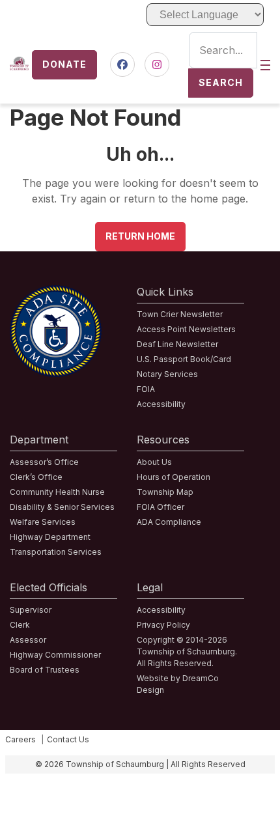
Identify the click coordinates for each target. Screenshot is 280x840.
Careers (20, 739)
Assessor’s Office (44, 462)
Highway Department (50, 537)
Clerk (20, 625)
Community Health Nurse (57, 492)
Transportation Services (56, 552)
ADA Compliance (169, 522)
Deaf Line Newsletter (177, 344)
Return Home (140, 236)
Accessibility (161, 404)
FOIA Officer (160, 507)
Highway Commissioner (55, 655)
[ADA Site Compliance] (56, 293)
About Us (154, 462)
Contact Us (68, 739)
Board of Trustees (44, 670)
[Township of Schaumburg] (19, 64)
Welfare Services (43, 522)
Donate (64, 64)
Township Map (165, 492)
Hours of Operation (173, 477)
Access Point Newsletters (186, 329)
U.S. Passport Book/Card (184, 359)
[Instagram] (156, 64)
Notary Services (167, 374)
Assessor (28, 640)
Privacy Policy (163, 625)
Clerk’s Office (36, 477)
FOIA (146, 389)
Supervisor (30, 610)
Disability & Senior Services (62, 507)
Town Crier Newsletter (180, 314)
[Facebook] (122, 64)
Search (221, 82)
